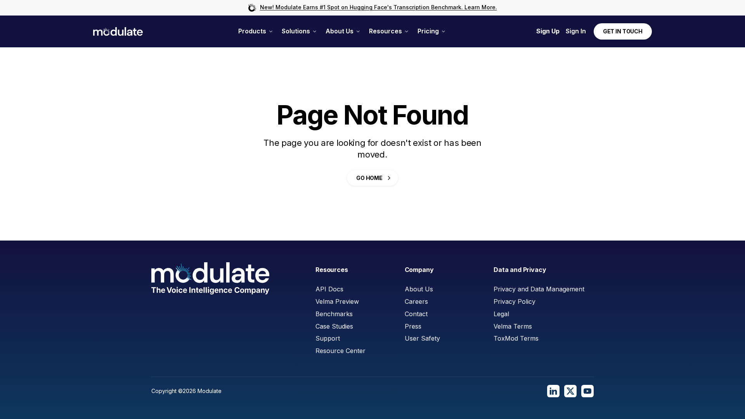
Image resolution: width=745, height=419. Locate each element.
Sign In (576, 31)
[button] (255, 31)
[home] (118, 31)
